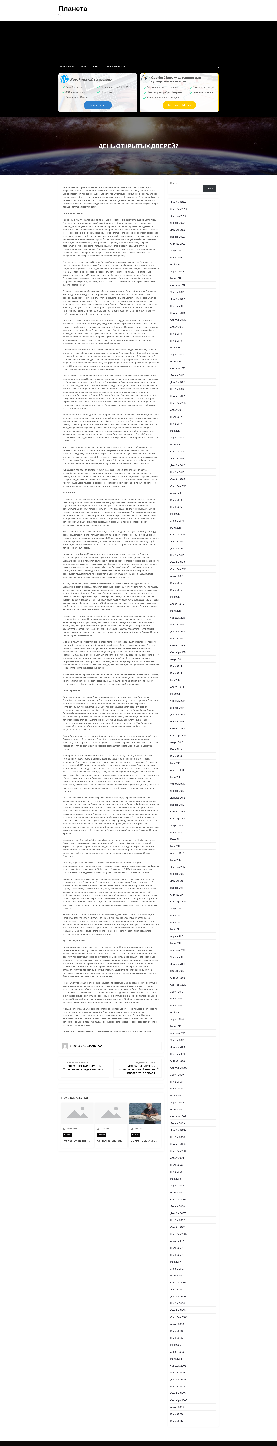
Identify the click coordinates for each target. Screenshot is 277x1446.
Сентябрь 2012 (178, 818)
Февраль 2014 (178, 701)
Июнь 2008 (176, 1171)
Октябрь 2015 (177, 562)
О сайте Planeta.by (115, 66)
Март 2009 (176, 1109)
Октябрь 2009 (177, 1061)
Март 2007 (176, 1275)
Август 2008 (177, 1158)
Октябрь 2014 (177, 645)
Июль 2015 (176, 583)
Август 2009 (177, 1074)
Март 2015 (175, 610)
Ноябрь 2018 (177, 306)
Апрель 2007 (177, 1268)
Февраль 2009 (178, 1116)
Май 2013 (175, 763)
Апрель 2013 (177, 770)
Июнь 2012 (176, 839)
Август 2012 (176, 825)
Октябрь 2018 (177, 313)
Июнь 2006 (176, 1338)
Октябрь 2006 (178, 1310)
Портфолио (71, 97)
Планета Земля (66, 66)
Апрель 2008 (177, 1185)
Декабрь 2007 (178, 1213)
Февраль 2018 (177, 368)
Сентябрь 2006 (178, 1317)
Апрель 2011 (176, 936)
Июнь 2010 (176, 1005)
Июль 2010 (176, 998)
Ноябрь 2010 (177, 971)
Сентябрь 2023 (178, 209)
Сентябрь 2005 (178, 1400)
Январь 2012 (177, 874)
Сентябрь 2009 (178, 1068)
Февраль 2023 (178, 216)
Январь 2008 (177, 1206)
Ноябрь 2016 (177, 472)
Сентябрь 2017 (178, 403)
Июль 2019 (176, 257)
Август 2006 (177, 1324)
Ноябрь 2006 (177, 1303)
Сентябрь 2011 (178, 901)
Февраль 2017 (177, 451)
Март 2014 (176, 694)
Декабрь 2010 (177, 964)
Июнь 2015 (176, 590)
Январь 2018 (177, 375)
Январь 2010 (177, 1040)
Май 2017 (175, 430)
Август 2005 (177, 1407)
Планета (72, 9)
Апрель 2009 (177, 1102)
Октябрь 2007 (178, 1227)
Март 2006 (176, 1358)
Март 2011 (175, 943)
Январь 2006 (177, 1372)
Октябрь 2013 (177, 728)
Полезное (67, 1135)
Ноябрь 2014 (177, 638)
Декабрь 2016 (177, 465)
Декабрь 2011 (177, 881)
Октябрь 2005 (178, 1393)
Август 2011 (176, 908)
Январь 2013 (177, 791)
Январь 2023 (177, 223)
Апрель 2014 (177, 687)
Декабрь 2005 (178, 1379)
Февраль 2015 (177, 617)
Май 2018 (175, 347)
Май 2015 (175, 597)
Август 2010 (176, 991)
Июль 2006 (176, 1331)
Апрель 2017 (177, 437)
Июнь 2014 (176, 673)
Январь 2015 (177, 624)
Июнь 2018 (176, 340)
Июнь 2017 (176, 423)
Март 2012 (175, 860)
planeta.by (96, 1045)
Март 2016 (175, 527)
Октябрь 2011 (177, 894)
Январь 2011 (176, 957)
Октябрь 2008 (178, 1144)
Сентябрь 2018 (178, 320)
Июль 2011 (175, 915)
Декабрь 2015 (177, 548)
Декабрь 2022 (177, 230)
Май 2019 (175, 264)
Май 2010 (175, 1012)
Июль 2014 (176, 666)
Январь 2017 (177, 458)
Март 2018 (175, 361)
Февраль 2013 (177, 784)
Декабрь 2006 (178, 1296)
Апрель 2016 (177, 520)
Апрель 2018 (177, 354)
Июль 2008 (176, 1165)
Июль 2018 (176, 333)
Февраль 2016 (177, 534)
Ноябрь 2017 (177, 389)
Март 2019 (175, 278)
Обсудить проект (98, 105)
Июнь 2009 (176, 1088)
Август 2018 (176, 327)
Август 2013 (176, 742)
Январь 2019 (177, 292)
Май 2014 (175, 680)
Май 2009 (175, 1095)
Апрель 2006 (177, 1352)
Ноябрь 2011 (176, 888)
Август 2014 (176, 659)
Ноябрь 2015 (177, 555)
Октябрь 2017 (177, 396)
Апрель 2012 (177, 853)
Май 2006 (175, 1345)
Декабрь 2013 (177, 714)
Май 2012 (175, 846)
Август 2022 (177, 250)
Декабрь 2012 (177, 797)
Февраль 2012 (177, 867)
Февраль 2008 (178, 1199)
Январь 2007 (177, 1289)
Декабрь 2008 (178, 1130)
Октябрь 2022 (177, 243)
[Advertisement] (138, 41)
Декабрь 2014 (177, 631)
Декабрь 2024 (178, 202)
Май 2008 (175, 1178)
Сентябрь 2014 (178, 652)
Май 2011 (175, 929)
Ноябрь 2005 (177, 1386)
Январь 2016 (177, 541)
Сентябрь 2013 (178, 735)
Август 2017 (176, 410)
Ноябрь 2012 (177, 804)
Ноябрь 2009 (177, 1054)
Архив (96, 66)
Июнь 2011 (175, 922)
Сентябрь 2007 (178, 1234)
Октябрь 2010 (177, 978)
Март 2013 (175, 777)
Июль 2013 (176, 749)
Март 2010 (175, 1026)
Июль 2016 (176, 500)
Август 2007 (177, 1241)
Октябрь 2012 (177, 811)
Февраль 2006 (178, 1365)
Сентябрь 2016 (178, 486)
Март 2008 (176, 1192)
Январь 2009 (177, 1123)
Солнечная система (109, 1140)
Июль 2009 (176, 1081)
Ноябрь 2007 (177, 1220)
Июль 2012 (176, 832)
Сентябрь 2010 (178, 984)
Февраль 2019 (177, 285)
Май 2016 (175, 514)
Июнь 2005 (176, 1421)
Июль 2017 (176, 417)
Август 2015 (176, 576)
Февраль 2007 (178, 1282)
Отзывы (84, 97)
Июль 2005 (176, 1414)
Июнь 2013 (176, 756)
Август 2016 (176, 493)
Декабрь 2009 (178, 1047)
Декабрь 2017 (177, 382)
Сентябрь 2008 (178, 1151)
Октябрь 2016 (177, 479)
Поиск (173, 183)
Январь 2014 (177, 707)
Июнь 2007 (176, 1255)
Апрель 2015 (177, 604)
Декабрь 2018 (177, 299)
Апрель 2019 (177, 271)
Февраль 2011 (177, 950)
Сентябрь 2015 (178, 569)
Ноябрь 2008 (177, 1137)
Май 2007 (175, 1261)
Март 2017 (175, 444)
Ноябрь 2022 (177, 236)
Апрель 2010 (177, 1019)
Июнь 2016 (176, 507)
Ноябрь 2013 (177, 721)
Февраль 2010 (177, 1033)
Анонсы (83, 66)
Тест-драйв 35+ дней (179, 105)
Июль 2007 (176, 1248)
